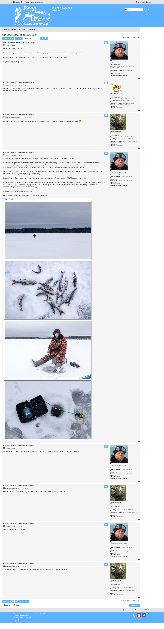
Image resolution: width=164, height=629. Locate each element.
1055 (119, 135)
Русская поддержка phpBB (21, 615)
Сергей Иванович (115, 131)
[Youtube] (139, 615)
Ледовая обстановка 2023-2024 (19, 35)
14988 (119, 97)
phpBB (28, 614)
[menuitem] (22, 2)
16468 (119, 64)
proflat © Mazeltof (26, 617)
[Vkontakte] (134, 615)
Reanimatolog (114, 93)
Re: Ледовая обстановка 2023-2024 (18, 82)
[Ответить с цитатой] (106, 42)
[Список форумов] (32, 15)
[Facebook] (144, 615)
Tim (111, 60)
